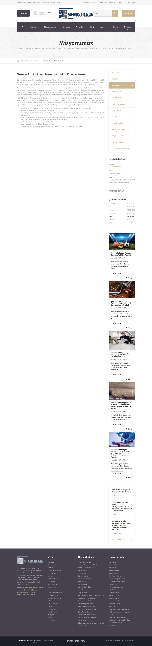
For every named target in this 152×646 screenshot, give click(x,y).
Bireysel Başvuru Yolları (85, 604)
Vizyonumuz (116, 91)
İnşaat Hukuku (113, 625)
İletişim (127, 27)
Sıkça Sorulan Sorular (121, 136)
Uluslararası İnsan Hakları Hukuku (119, 609)
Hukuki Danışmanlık (84, 562)
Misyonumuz (116, 85)
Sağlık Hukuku (82, 584)
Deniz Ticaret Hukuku (85, 612)
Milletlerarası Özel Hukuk (116, 587)
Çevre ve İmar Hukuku (116, 623)
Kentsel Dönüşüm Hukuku (117, 579)
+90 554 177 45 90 (29, 592)
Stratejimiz (116, 98)
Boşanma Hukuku (84, 626)
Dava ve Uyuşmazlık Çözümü (87, 609)
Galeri (115, 27)
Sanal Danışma (52, 584)
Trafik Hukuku (113, 606)
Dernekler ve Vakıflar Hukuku (87, 615)
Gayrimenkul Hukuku (84, 587)
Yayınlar (80, 27)
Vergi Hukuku (82, 592)
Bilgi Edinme (116, 110)
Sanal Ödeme (52, 587)
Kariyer (103, 27)
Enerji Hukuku (82, 620)
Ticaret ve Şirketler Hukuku (86, 567)
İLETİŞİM (24, 13)
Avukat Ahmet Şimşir (54, 570)
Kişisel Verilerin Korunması (117, 581)
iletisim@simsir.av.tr (115, 166)
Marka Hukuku (113, 584)
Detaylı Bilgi (117, 273)
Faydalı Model (113, 573)
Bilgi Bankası (52, 573)
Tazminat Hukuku (114, 601)
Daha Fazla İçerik (118, 539)
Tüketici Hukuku (114, 570)
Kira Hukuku (112, 562)
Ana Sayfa (51, 562)
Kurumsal (34, 27)
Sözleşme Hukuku (114, 595)
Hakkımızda (116, 73)
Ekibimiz (66, 27)
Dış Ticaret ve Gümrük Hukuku (87, 617)
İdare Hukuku (82, 590)
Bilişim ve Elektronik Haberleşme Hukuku (91, 623)
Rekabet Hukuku (114, 592)
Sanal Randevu (52, 590)
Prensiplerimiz (117, 123)
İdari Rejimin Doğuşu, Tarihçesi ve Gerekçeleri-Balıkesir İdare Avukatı (121, 303)
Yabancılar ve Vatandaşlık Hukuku (119, 620)
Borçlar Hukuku (83, 576)
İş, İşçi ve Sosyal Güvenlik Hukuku (88, 565)
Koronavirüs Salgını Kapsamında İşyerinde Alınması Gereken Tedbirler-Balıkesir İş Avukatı (120, 453)
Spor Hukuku (113, 567)
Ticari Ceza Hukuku (115, 604)
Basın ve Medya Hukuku (85, 601)
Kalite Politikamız (119, 104)
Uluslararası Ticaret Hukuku (117, 617)
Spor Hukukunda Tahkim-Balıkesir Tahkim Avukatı (121, 254)
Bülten (50, 601)
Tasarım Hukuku (114, 598)
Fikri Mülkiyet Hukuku (115, 576)
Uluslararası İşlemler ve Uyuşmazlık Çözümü (120, 613)
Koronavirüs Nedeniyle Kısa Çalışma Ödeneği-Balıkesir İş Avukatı (120, 354)
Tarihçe (115, 79)
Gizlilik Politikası (118, 129)
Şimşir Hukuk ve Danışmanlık (27, 640)
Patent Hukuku (113, 590)
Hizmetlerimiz (50, 27)
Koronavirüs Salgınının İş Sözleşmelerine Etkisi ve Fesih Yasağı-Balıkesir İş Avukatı (121, 405)
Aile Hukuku (82, 570)
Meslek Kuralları (118, 142)
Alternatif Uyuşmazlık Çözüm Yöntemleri (91, 595)
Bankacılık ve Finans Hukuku (87, 598)
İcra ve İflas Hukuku (84, 579)
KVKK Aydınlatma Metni (120, 148)
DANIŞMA (129, 13)
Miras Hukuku (82, 581)
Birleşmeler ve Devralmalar (86, 606)
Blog (92, 27)
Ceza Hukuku (82, 573)
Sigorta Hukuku (113, 565)
